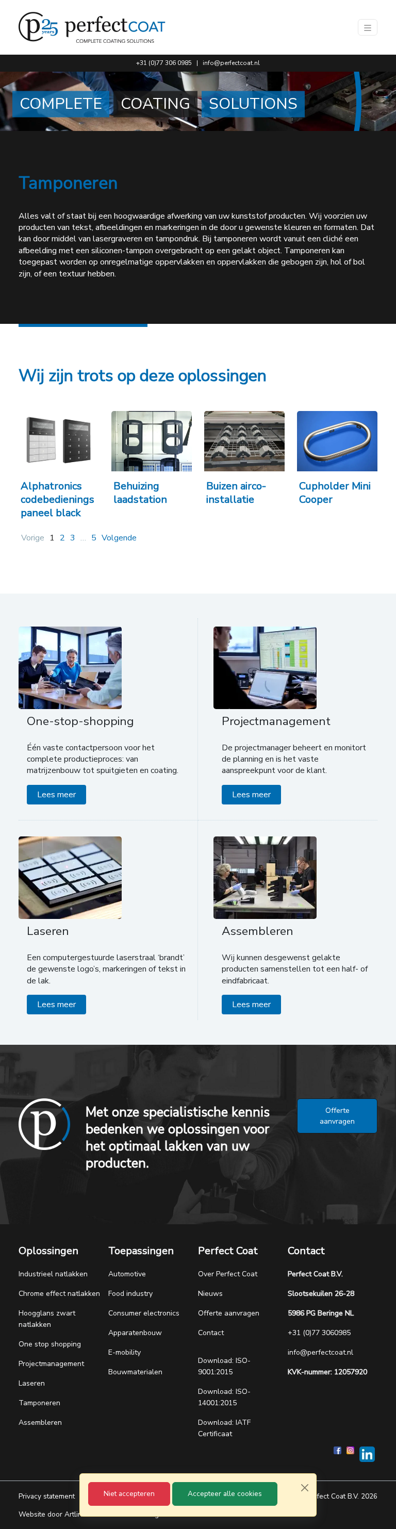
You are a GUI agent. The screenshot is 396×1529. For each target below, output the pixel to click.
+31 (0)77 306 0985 (164, 63)
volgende (119, 538)
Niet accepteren (129, 1494)
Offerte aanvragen (337, 1116)
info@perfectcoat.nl (231, 63)
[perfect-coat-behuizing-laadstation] (151, 441)
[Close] (305, 1488)
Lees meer (56, 794)
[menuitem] (63, 1274)
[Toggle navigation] (367, 27)
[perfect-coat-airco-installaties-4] (244, 441)
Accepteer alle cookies (225, 1494)
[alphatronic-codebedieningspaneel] (59, 441)
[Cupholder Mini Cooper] (337, 441)
